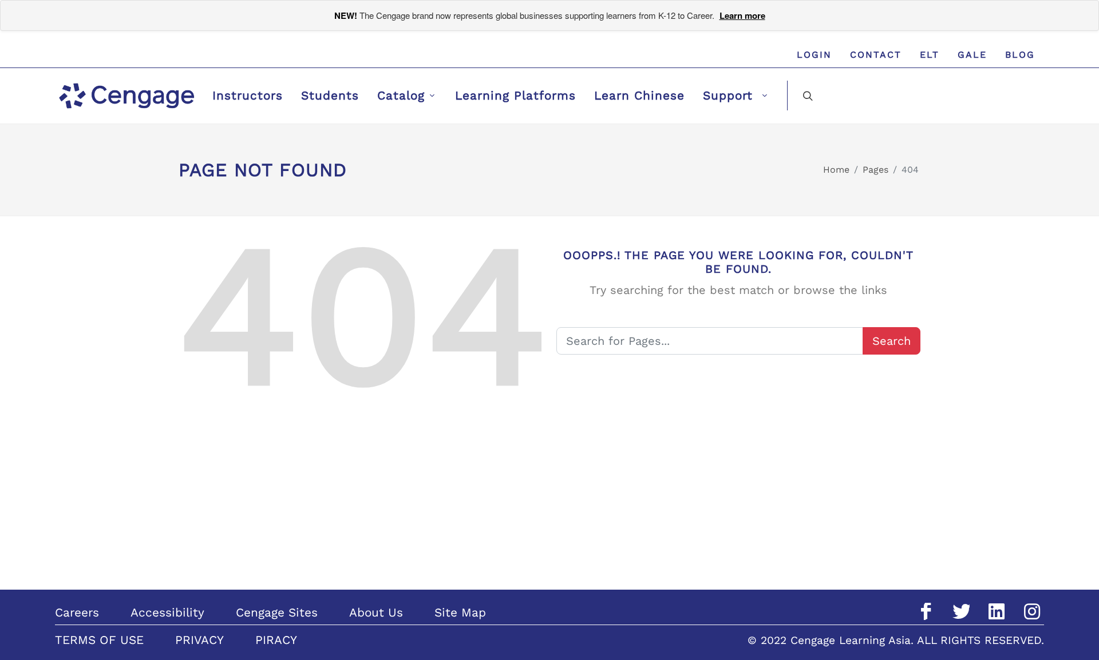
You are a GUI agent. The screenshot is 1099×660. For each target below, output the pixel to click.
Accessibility (167, 612)
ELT (929, 54)
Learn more (742, 15)
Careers (77, 612)
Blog (1020, 54)
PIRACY (276, 640)
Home (836, 169)
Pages (875, 169)
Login (814, 54)
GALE (972, 54)
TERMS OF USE (99, 640)
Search (891, 341)
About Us (376, 612)
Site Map (460, 612)
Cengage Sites (277, 612)
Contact (876, 54)
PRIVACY (199, 640)
